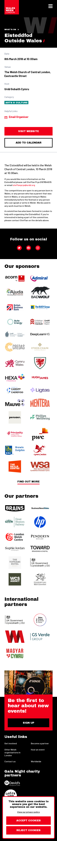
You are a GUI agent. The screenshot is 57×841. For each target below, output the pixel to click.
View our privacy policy (28, 812)
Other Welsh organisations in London (12, 752)
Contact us (9, 761)
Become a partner (40, 743)
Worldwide (36, 761)
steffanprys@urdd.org (24, 185)
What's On (10, 30)
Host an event (38, 749)
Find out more (28, 481)
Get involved (10, 743)
